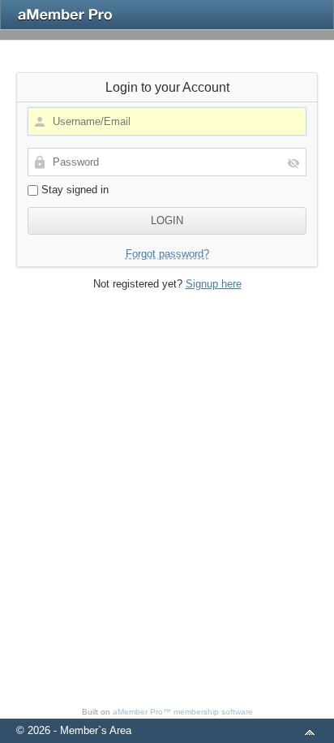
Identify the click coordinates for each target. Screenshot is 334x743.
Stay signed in (73, 190)
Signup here (214, 284)
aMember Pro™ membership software (183, 711)
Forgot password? (167, 254)
